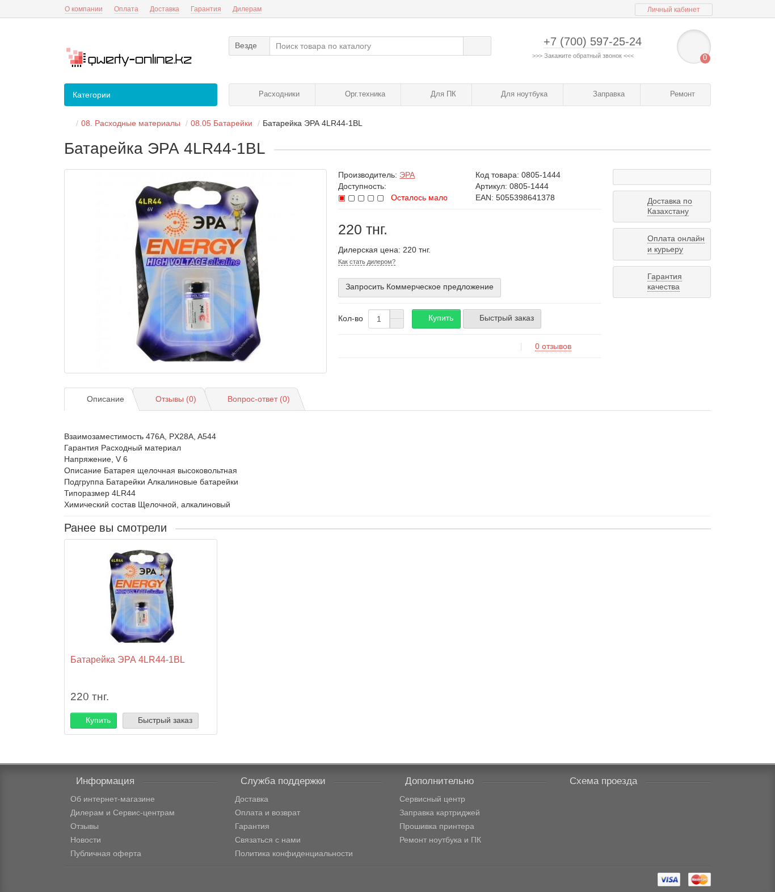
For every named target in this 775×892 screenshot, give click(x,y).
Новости (85, 839)
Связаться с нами (268, 839)
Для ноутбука (523, 94)
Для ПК (442, 94)
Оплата (126, 9)
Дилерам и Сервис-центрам (122, 812)
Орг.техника (364, 94)
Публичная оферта (105, 853)
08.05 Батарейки (221, 123)
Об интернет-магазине (112, 798)
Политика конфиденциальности (294, 853)
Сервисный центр (432, 798)
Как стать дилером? (366, 261)
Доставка (164, 9)
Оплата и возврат (267, 812)
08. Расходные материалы (130, 123)
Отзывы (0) (175, 398)
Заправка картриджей (439, 812)
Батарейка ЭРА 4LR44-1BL (127, 659)
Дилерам (247, 9)
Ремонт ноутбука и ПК (440, 839)
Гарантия (206, 9)
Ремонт (681, 94)
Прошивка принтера (436, 826)
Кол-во (350, 318)
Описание (105, 398)
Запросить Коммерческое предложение (420, 286)
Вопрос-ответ (259, 398)
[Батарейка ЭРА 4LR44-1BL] (195, 271)
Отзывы (84, 826)
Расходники (278, 94)
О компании (84, 9)
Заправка (608, 94)
